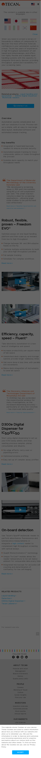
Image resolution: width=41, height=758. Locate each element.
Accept (20, 752)
